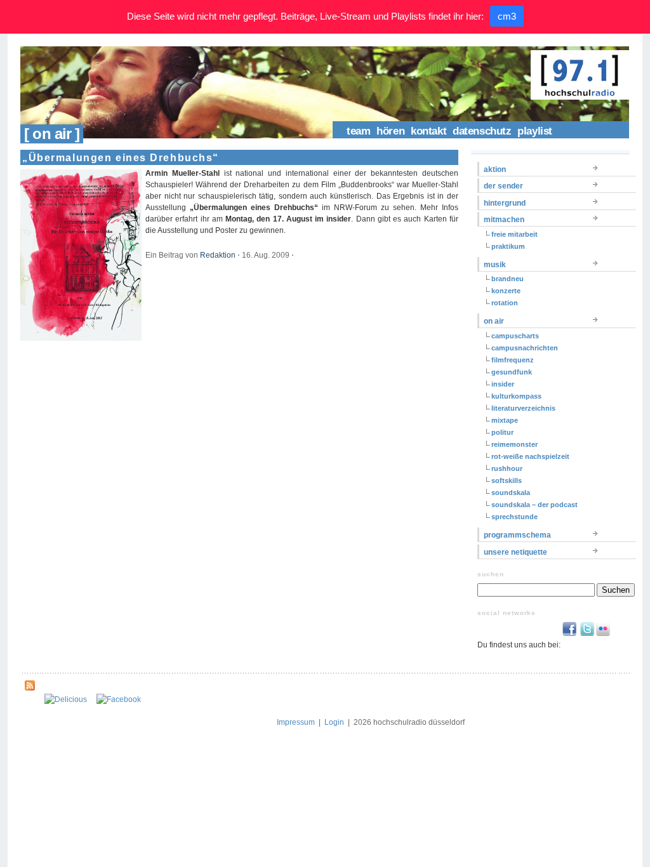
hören (390, 131)
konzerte (506, 291)
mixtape (504, 420)
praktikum (508, 246)
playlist (534, 131)
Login (334, 722)
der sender (503, 186)
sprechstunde (514, 516)
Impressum (296, 722)
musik (495, 264)
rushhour (506, 468)
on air (494, 321)
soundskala (510, 492)
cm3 (507, 16)
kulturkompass (516, 396)
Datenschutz (482, 131)
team (358, 131)
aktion (495, 169)
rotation (504, 303)
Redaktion (217, 255)
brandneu (507, 278)
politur (502, 432)
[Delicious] (65, 699)
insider (502, 384)
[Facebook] (118, 699)
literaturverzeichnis (523, 408)
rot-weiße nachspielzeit (530, 456)
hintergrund (505, 203)
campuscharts (515, 336)
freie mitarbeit (514, 234)
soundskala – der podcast (534, 504)
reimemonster (514, 444)
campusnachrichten (524, 348)
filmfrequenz (512, 360)
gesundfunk (511, 372)
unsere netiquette (515, 552)
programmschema (517, 535)
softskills (506, 480)
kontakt (428, 131)
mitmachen (504, 219)
